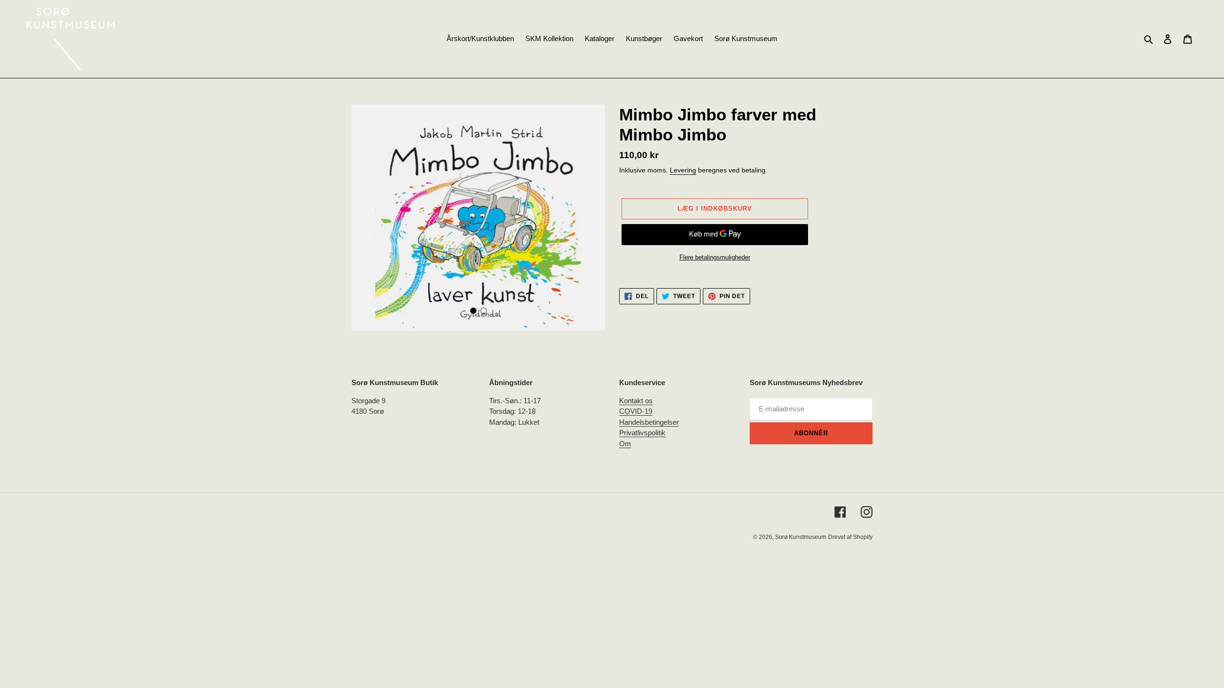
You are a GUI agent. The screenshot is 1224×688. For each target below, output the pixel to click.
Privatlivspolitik (642, 433)
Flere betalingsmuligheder (714, 257)
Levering (683, 170)
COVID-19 (635, 411)
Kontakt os (636, 401)
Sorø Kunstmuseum (800, 537)
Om (625, 444)
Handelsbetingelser (649, 422)
